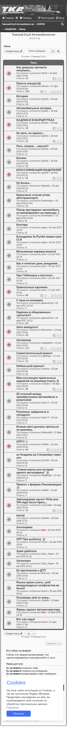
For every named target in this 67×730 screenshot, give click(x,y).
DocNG (45, 460)
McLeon (46, 573)
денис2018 (47, 303)
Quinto (45, 99)
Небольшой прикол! (30, 366)
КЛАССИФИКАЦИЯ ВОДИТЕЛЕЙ (38, 169)
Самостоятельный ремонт (34, 353)
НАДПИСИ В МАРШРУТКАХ (35, 120)
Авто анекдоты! (27, 327)
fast (44, 530)
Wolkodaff (47, 432)
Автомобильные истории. (34, 108)
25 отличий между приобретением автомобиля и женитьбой (37, 396)
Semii (44, 73)
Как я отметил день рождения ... (38, 263)
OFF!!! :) (21, 441)
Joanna (45, 369)
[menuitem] (8, 18)
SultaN (45, 444)
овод (44, 227)
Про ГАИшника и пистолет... (35, 275)
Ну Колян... (23, 183)
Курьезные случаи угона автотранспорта (33, 196)
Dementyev (47, 200)
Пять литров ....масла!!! (32, 146)
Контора (22, 224)
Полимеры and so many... (33, 597)
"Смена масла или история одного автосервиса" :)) (34, 471)
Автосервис (24, 527)
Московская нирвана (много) (36, 251)
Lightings (46, 356)
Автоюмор (23, 340)
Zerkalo (45, 518)
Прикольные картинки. (32, 287)
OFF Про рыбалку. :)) (30, 539)
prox (44, 254)
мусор (20, 515)
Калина (21, 158)
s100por (46, 383)
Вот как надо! (25, 619)
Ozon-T (45, 402)
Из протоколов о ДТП (31, 570)
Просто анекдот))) (28, 83)
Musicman (47, 330)
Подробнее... (14, 707)
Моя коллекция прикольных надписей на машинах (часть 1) (37, 379)
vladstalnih (47, 343)
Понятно (18, 713)
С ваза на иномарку (29, 300)
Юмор (7, 46)
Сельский (47, 505)
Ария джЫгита (26, 551)
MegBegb (46, 475)
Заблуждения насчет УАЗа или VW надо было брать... (37, 501)
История (22, 96)
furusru (45, 86)
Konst (44, 542)
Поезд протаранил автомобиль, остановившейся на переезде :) (38, 211)
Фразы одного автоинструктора (38, 609)
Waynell (46, 186)
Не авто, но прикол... (30, 133)
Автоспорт (23, 560)
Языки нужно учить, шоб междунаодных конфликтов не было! (37, 585)
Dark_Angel (48, 554)
